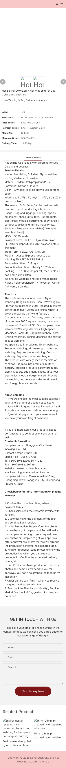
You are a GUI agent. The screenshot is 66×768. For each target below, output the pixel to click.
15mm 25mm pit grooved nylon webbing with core (48, 735)
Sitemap (44, 761)
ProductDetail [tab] (33, 157)
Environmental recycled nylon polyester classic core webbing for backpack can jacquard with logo (17, 743)
